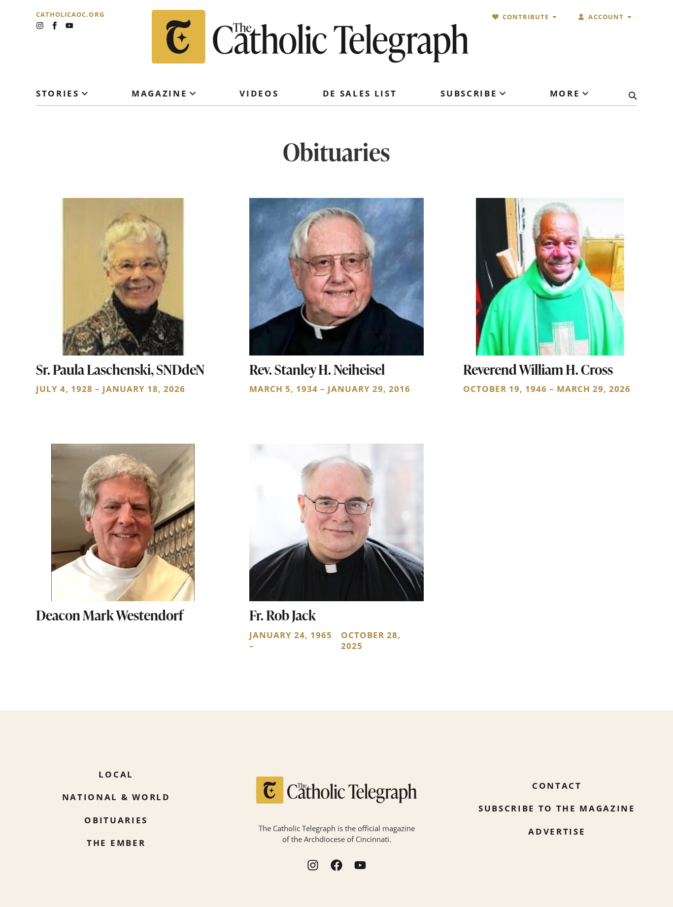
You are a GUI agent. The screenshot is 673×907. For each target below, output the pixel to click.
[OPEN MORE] (585, 93)
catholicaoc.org (70, 14)
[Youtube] (69, 26)
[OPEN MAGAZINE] (193, 93)
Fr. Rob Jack (282, 615)
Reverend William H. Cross (538, 369)
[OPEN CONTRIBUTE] (554, 17)
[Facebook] (336, 865)
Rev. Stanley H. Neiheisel (317, 369)
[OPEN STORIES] (85, 93)
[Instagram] (40, 26)
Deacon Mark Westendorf (109, 615)
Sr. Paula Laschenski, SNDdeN (120, 369)
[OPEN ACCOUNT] (629, 17)
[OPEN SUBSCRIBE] (502, 93)
